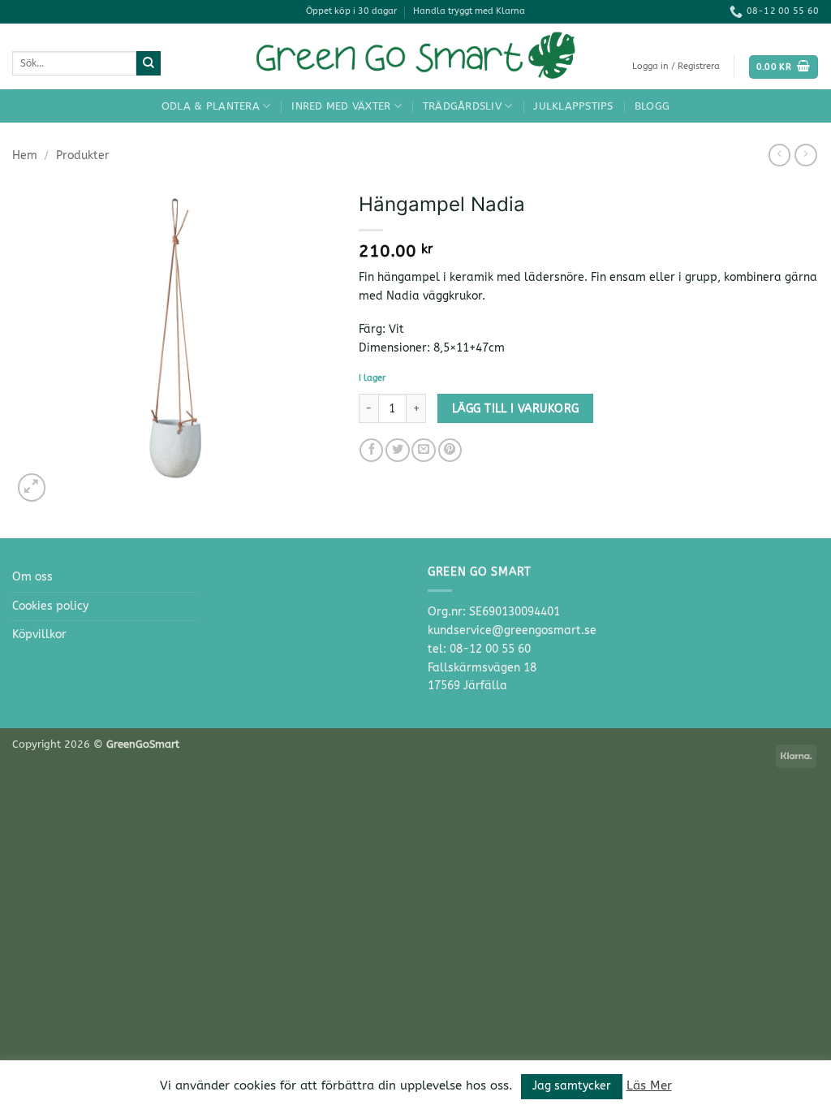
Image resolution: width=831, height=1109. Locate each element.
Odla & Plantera (210, 106)
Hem (24, 155)
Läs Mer (649, 1085)
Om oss (32, 577)
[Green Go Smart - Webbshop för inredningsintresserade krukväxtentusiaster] (415, 56)
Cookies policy (50, 606)
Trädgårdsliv (462, 106)
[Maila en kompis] (423, 450)
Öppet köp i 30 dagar (351, 11)
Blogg (652, 106)
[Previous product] (805, 155)
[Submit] (148, 63)
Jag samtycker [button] (571, 1086)
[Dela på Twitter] (397, 450)
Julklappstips (573, 106)
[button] (676, 66)
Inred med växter (340, 106)
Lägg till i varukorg (515, 409)
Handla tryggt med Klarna (469, 11)
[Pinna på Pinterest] (450, 450)
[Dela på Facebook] (371, 450)
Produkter (83, 155)
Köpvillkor (39, 634)
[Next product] (780, 155)
